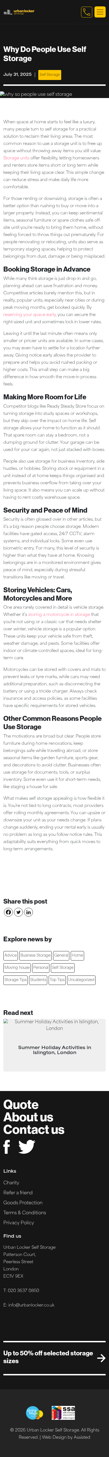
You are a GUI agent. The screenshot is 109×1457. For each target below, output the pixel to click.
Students (38, 980)
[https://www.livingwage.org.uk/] (34, 1413)
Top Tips (57, 980)
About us (28, 1117)
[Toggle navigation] (100, 11)
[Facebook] (8, 912)
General (61, 955)
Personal (40, 968)
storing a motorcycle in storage (59, 615)
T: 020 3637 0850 (21, 1291)
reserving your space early (29, 315)
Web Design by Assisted (66, 1438)
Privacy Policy (18, 1223)
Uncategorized (81, 980)
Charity (11, 1183)
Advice (10, 955)
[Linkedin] (28, 912)
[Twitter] (18, 912)
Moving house (17, 968)
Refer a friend (18, 1193)
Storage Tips (15, 980)
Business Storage (35, 955)
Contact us (34, 1129)
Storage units (16, 158)
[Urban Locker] (41, 11)
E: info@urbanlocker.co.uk (28, 1305)
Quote (21, 1104)
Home (77, 955)
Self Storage (50, 75)
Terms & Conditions (24, 1213)
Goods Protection (22, 1203)
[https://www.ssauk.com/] (63, 1413)
